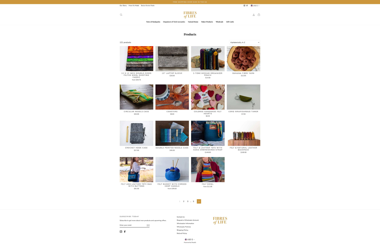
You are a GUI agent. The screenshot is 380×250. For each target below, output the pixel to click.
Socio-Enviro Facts (147, 6)
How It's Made (134, 6)
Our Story (123, 6)
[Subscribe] (148, 225)
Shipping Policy (182, 230)
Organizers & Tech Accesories (174, 22)
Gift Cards (230, 22)
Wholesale (219, 22)
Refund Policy (182, 233)
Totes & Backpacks (153, 22)
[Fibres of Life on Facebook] (125, 231)
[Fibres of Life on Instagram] (121, 231)
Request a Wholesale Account (188, 220)
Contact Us (181, 217)
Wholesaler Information (185, 223)
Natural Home (193, 22)
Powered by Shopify (190, 242)
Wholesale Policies (184, 227)
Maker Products (207, 22)
